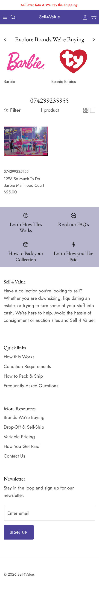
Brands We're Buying (24, 417)
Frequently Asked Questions (31, 385)
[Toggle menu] (5, 17)
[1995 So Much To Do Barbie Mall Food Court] (26, 141)
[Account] (84, 17)
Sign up (19, 532)
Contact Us (14, 456)
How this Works (19, 356)
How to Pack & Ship (23, 376)
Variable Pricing (19, 436)
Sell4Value (25, 574)
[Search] (15, 17)
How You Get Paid (21, 446)
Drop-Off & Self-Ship (24, 427)
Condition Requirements (27, 366)
